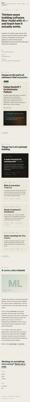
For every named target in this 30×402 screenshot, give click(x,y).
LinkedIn (3, 378)
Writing (9, 3)
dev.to (3, 376)
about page (13, 344)
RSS (2, 388)
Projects (14, 3)
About (19, 3)
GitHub (3, 374)
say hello (21, 344)
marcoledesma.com (6, 56)
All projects (5, 256)
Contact (23, 3)
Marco (4, 4)
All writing (5, 132)
